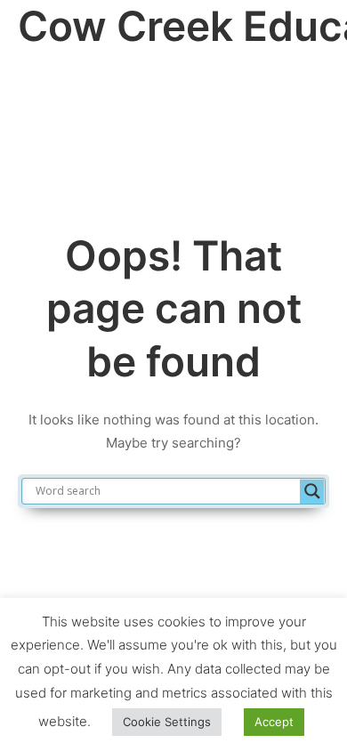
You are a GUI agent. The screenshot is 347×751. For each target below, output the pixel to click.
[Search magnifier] (312, 491)
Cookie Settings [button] (167, 722)
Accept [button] (274, 722)
